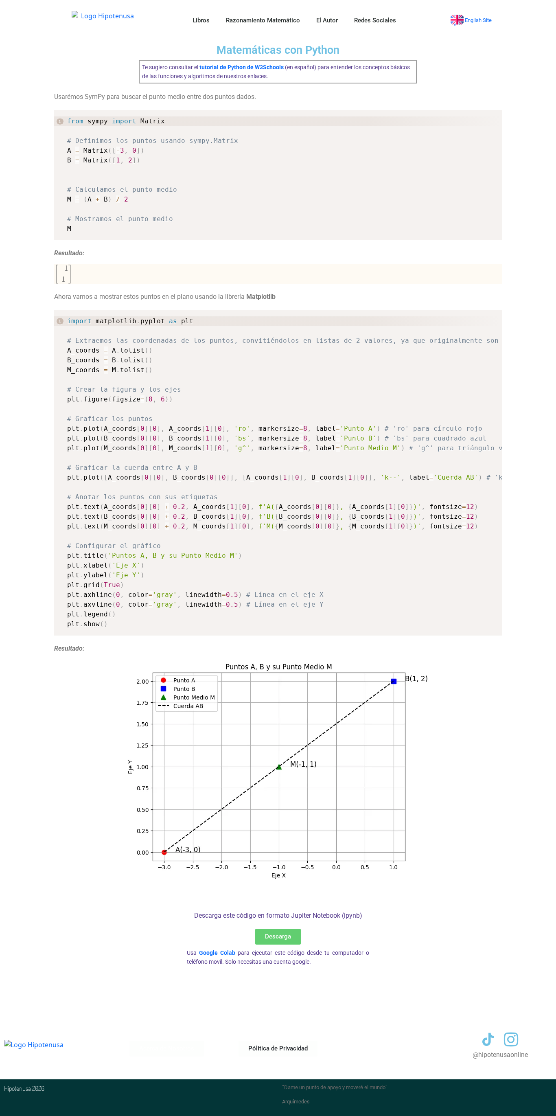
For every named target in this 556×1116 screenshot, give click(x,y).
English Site (478, 20)
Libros (201, 20)
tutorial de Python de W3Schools (241, 67)
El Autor (327, 20)
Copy (492, 117)
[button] (278, 1049)
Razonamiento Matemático (263, 20)
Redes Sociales (375, 20)
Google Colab (217, 952)
